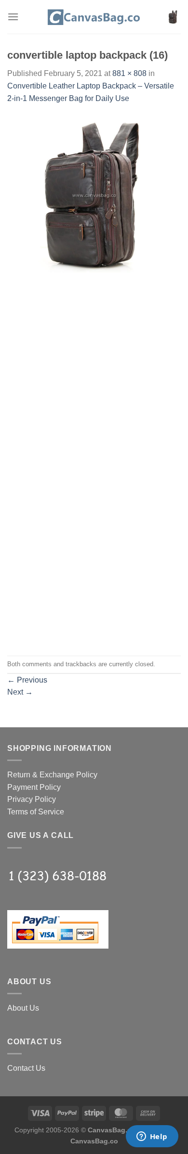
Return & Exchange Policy (52, 775)
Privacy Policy (31, 799)
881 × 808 (129, 73)
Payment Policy (34, 787)
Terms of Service (35, 812)
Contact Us (26, 1068)
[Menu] (13, 16)
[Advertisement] (94, 366)
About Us (23, 1008)
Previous (27, 680)
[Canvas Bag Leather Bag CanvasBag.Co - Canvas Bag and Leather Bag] (94, 17)
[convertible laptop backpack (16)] (94, 194)
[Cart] (173, 16)
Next (20, 692)
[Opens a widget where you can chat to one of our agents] (151, 1137)
